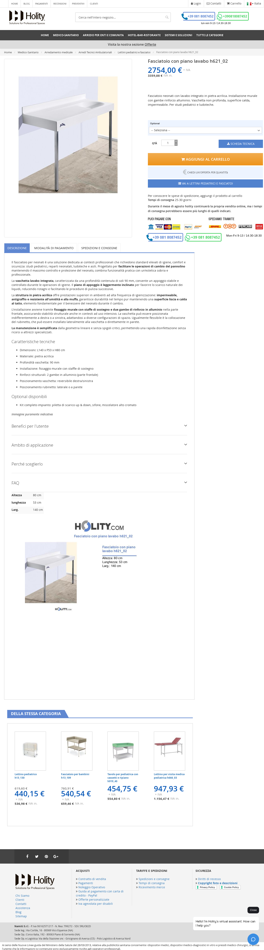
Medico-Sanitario (28, 52)
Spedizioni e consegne (99, 248)
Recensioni (59, 3)
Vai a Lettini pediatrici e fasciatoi (207, 183)
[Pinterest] (46, 856)
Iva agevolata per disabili (95, 904)
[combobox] (123, 17)
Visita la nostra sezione (132, 44)
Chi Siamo (22, 896)
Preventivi (78, 3)
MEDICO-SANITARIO (66, 35)
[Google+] (55, 856)
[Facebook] (27, 856)
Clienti (94, 3)
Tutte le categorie (209, 35)
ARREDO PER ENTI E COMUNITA (103, 35)
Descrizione (17, 248)
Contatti (20, 904)
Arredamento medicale (59, 52)
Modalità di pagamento (54, 248)
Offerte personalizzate (93, 899)
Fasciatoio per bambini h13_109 (75, 775)
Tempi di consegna (152, 883)
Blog (27, 3)
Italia (257, 3)
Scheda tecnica (242, 144)
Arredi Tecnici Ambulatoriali (95, 52)
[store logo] (27, 17)
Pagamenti (41, 3)
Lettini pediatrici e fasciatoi (134, 52)
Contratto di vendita (92, 879)
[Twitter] (36, 856)
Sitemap (21, 916)
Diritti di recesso (209, 879)
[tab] (17, 247)
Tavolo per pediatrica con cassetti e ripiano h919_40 (122, 777)
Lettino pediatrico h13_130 (26, 775)
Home (14, 3)
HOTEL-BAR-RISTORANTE (144, 35)
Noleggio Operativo (91, 887)
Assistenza (22, 908)
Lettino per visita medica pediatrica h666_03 (169, 775)
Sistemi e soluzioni (178, 35)
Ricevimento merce (152, 887)
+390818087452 (235, 16)
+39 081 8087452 (200, 16)
